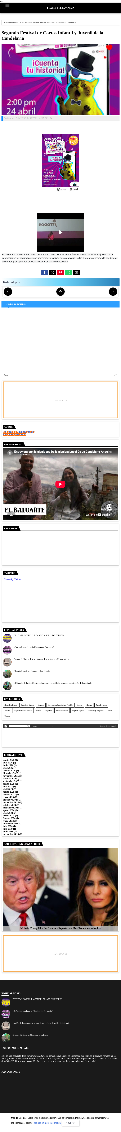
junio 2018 (8, 831)
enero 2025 (8, 797)
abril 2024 (8, 813)
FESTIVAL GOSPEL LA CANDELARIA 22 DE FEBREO (39, 635)
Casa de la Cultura (27, 705)
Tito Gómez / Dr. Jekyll (14, 434)
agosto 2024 (8, 810)
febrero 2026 (9, 770)
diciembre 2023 (10, 823)
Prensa (38, 711)
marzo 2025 (8, 792)
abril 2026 (8, 768)
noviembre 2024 (11, 802)
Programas (48, 711)
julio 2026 (8, 762)
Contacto (41, 705)
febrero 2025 (9, 794)
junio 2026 (8, 765)
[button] (44, 272)
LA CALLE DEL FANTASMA (19, 432)
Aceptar (70, 1123)
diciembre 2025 (10, 773)
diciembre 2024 (10, 799)
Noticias (7, 711)
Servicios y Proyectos (96, 711)
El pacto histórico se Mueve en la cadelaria (32, 671)
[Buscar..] (116, 376)
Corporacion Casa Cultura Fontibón (60, 705)
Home (8, 22)
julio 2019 (8, 829)
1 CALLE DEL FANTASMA (60, 8)
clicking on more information (47, 1123)
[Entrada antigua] (113, 291)
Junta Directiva (101, 705)
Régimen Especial (78, 711)
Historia (89, 705)
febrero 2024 (9, 818)
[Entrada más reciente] (8, 291)
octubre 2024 (9, 805)
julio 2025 (8, 786)
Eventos (79, 705)
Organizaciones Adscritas (23, 711)
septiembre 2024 (11, 807)
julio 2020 (8, 826)
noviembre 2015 (11, 834)
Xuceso (7, 716)
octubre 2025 (9, 778)
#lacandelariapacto (10, 705)
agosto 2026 (8, 760)
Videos (110, 711)
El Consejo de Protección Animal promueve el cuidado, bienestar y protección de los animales (53, 683)
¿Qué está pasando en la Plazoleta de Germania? (34, 647)
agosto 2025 (8, 784)
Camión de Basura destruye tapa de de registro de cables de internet (42, 659)
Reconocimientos (62, 711)
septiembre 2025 (11, 781)
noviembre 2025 (11, 776)
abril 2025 (8, 789)
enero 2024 (8, 821)
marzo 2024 (8, 815)
